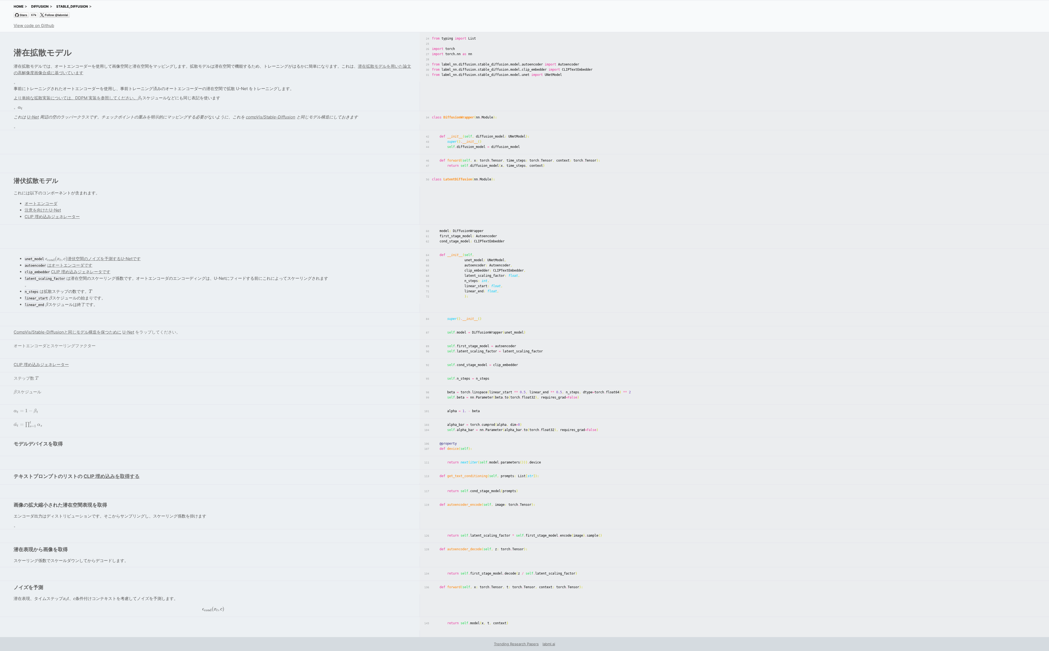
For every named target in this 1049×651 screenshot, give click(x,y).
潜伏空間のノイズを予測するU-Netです (93, 258)
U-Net (33, 117)
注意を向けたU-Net (43, 210)
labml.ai (549, 644)
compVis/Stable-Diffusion (270, 117)
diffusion (40, 6)
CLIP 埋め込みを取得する (112, 476)
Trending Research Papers (516, 644)
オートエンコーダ (41, 203)
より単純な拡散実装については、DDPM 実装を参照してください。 (76, 97)
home (18, 6)
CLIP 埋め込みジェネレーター (52, 216)
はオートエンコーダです (69, 265)
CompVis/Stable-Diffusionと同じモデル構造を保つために (67, 332)
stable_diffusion (72, 6)
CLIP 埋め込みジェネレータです (80, 271)
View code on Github (34, 25)
